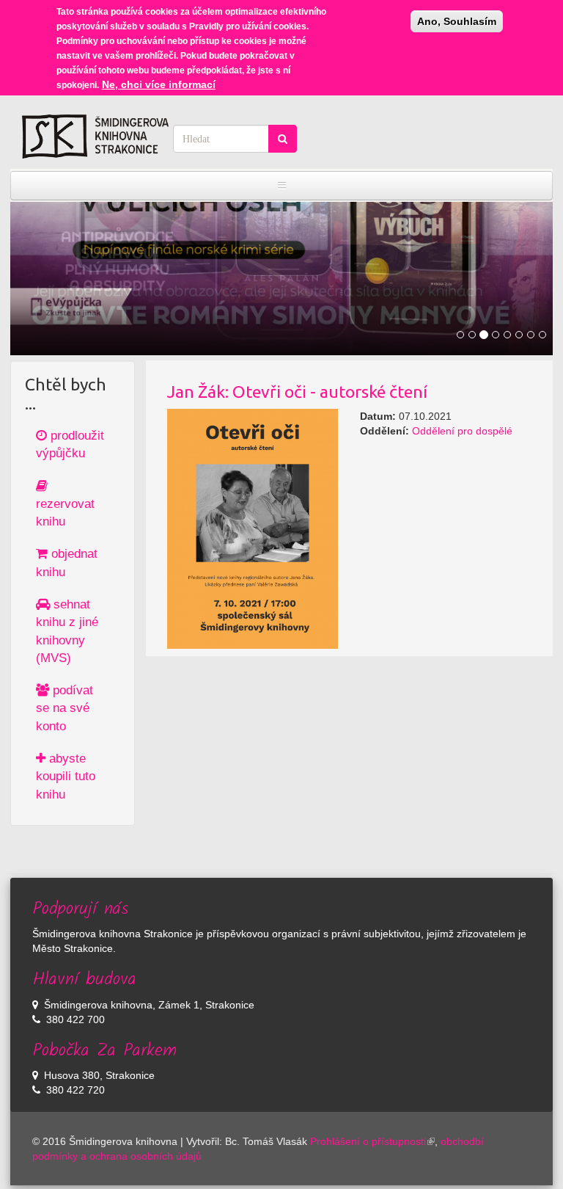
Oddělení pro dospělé (462, 431)
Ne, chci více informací (159, 84)
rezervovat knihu (65, 512)
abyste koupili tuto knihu (65, 776)
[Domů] (95, 136)
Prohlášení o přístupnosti (368, 1141)
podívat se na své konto (64, 708)
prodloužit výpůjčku (70, 444)
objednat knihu (66, 562)
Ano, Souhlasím (456, 21)
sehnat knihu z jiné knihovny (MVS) (67, 631)
